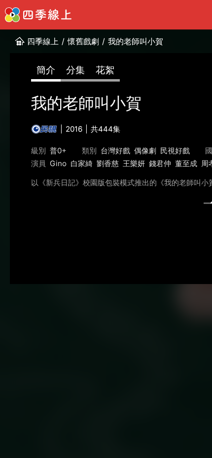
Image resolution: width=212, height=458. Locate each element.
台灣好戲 (115, 150)
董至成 (186, 163)
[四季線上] (38, 14)
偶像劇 (145, 150)
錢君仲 (160, 163)
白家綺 (82, 163)
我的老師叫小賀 (135, 41)
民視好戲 (175, 150)
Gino (58, 163)
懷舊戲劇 (83, 41)
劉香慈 (108, 163)
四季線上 (43, 41)
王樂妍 (134, 163)
